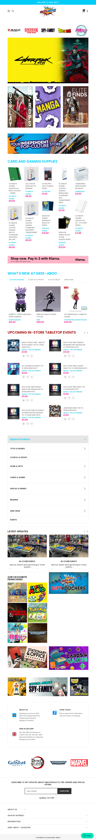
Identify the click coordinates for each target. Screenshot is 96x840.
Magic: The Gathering (31, 350)
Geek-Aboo (55, 837)
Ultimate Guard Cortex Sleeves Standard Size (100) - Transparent (15, 225)
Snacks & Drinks (18, 488)
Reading (14, 499)
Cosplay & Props (18, 457)
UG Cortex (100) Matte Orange (14, 186)
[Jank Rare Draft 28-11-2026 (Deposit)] (55, 411)
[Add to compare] (31, 356)
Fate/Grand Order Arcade (75, 320)
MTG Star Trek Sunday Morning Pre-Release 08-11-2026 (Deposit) (74, 344)
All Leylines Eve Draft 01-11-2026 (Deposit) (33, 367)
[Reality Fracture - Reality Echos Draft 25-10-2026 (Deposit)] (13, 345)
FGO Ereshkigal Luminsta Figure (75, 315)
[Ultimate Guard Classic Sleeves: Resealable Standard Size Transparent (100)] (48, 174)
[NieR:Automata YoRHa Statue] (48, 299)
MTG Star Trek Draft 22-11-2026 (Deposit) (74, 388)
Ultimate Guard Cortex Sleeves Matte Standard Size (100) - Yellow (80, 231)
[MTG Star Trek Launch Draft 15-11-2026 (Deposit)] (55, 369)
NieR (38, 320)
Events (13, 519)
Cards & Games (17, 477)
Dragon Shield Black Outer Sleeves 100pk (48, 236)
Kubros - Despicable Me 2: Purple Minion (20, 315)
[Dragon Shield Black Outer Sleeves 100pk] (48, 222)
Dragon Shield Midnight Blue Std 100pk (29, 220)
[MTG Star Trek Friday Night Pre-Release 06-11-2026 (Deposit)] (13, 390)
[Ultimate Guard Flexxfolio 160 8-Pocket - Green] (81, 174)
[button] (9, 11)
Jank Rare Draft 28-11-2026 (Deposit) (73, 409)
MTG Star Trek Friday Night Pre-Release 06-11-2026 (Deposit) (32, 389)
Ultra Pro (29, 191)
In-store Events (27, 561)
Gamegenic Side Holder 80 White (64, 186)
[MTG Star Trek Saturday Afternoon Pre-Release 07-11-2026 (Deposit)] (13, 413)
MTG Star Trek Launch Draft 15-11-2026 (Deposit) (75, 367)
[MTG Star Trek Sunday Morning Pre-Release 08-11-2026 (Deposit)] (55, 345)
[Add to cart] (23, 356)
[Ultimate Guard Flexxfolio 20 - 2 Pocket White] (64, 206)
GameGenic (63, 191)
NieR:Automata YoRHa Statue (46, 315)
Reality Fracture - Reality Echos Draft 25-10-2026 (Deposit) (33, 344)
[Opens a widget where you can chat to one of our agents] (87, 836)
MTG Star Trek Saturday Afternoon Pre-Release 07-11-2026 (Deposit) (33, 412)
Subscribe (64, 791)
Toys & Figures (17, 448)
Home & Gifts (16, 466)
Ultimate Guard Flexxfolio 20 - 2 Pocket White (65, 220)
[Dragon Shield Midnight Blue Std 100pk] (31, 206)
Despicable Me (15, 320)
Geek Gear (15, 511)
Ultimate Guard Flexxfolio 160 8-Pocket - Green (81, 188)
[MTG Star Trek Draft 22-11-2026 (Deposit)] (55, 390)
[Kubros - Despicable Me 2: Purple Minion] (20, 299)
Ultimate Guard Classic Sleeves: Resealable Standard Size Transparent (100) (48, 193)
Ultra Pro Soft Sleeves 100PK (31, 186)
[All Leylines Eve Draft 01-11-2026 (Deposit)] (13, 369)
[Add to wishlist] (27, 356)
